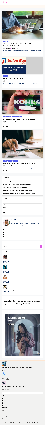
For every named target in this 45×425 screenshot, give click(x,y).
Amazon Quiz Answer (22, 304)
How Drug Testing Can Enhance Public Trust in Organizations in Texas (18, 181)
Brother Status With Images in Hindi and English (13, 290)
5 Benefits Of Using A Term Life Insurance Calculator (19, 163)
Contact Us (5, 204)
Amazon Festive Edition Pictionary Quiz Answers (27, 301)
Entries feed (4, 414)
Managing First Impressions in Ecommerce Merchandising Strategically (18, 190)
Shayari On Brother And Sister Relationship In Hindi (14, 259)
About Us (5, 202)
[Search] (41, 246)
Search (4, 242)
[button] (3, 395)
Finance (10, 160)
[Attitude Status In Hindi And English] (5, 266)
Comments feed (5, 416)
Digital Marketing (12, 116)
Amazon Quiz (11, 304)
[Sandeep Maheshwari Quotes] (5, 276)
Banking (5, 41)
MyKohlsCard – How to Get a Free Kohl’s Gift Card (19, 119)
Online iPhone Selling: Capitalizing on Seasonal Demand (15, 187)
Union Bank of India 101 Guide (13, 78)
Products (4, 207)
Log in (3, 412)
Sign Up (4, 212)
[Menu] (42, 2)
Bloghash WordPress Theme (33, 422)
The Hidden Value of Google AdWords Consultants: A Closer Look (17, 184)
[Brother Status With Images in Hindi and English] (5, 286)
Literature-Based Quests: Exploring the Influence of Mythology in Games (19, 193)
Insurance (15, 160)
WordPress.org (5, 418)
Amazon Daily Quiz (9, 301)
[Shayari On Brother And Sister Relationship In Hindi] (5, 256)
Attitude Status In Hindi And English (11, 270)
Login (4, 209)
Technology (19, 116)
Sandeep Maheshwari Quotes (9, 280)
